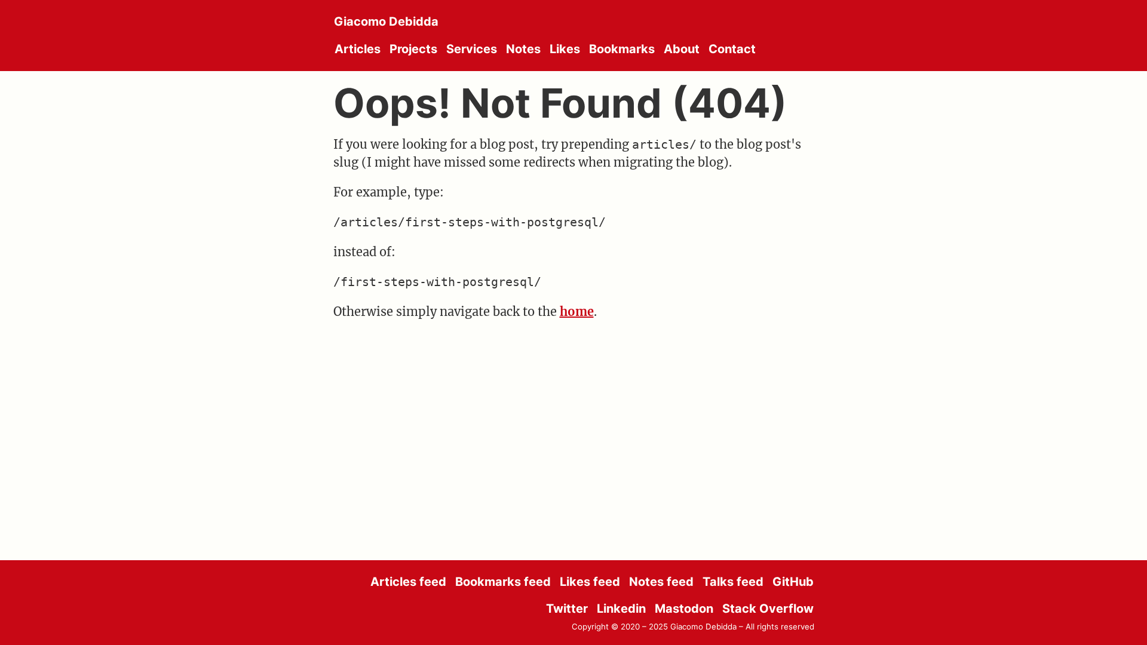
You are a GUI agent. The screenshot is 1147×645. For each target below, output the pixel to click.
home (577, 311)
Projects (413, 49)
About (682, 49)
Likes (565, 49)
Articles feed (408, 582)
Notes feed (661, 582)
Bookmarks (622, 49)
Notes (523, 49)
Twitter (567, 608)
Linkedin (621, 608)
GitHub (793, 582)
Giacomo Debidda (386, 21)
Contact (732, 49)
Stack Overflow (768, 608)
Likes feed (590, 582)
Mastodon (684, 608)
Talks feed (733, 582)
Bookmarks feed (503, 582)
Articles (358, 49)
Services (471, 49)
